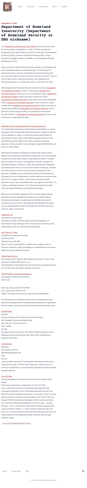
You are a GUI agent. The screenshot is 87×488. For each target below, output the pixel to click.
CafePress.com (7, 215)
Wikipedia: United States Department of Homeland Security (23, 126)
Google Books (6, 311)
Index (54, 6)
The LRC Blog (6, 376)
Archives (30, 6)
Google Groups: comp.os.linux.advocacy (16, 274)
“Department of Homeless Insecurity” (20, 103)
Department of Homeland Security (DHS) (20, 46)
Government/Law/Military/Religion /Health (16, 423)
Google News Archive (9, 256)
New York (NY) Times (9, 232)
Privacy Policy (16, 471)
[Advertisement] (72, 34)
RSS (27, 471)
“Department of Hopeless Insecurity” (26, 105)
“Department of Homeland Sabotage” (34, 108)
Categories (43, 6)
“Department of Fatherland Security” (30, 114)
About (20, 6)
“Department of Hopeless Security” (14, 100)
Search (64, 6)
